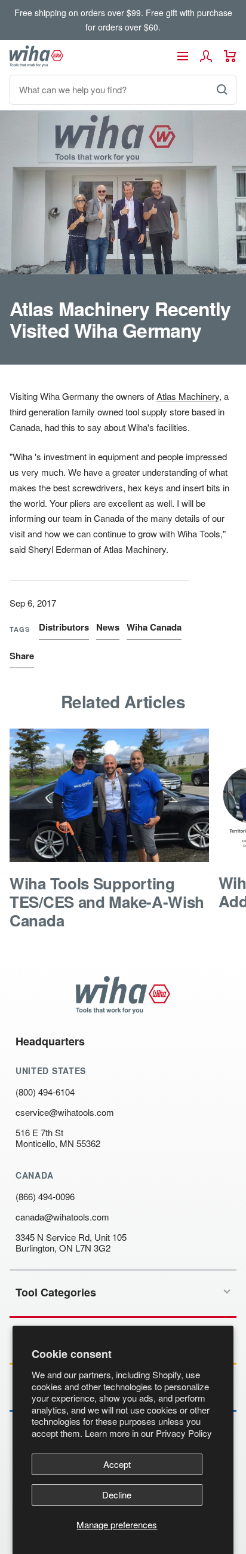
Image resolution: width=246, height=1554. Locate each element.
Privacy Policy (184, 1433)
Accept (117, 1464)
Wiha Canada (154, 627)
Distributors (64, 627)
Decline (116, 1494)
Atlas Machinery (187, 396)
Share (22, 655)
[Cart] (230, 56)
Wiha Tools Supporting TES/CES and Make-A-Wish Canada (107, 901)
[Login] (206, 56)
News (107, 627)
